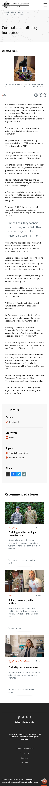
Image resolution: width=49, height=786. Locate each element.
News (27, 12)
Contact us (24, 753)
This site (24, 762)
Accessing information (24, 748)
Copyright (24, 758)
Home (6, 12)
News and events (17, 12)
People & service (16, 457)
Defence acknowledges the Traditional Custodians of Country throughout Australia (24, 736)
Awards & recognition (18, 453)
